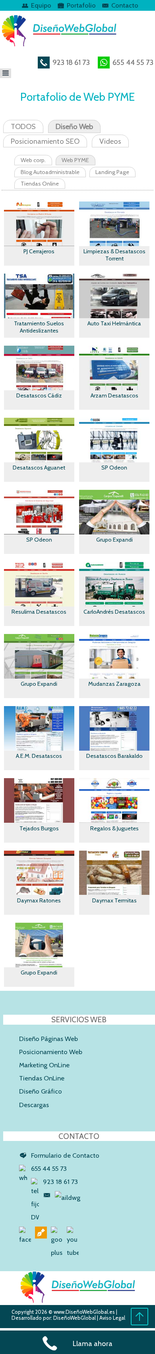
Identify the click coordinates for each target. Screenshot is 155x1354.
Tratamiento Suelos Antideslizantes (39, 327)
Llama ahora (92, 1343)
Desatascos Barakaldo (114, 755)
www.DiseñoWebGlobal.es (84, 1312)
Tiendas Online (40, 183)
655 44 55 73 (132, 62)
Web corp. (33, 160)
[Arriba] (139, 1323)
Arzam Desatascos (114, 395)
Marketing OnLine (44, 1065)
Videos (110, 141)
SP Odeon (114, 467)
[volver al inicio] (77, 1300)
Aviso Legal (112, 1318)
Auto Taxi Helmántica (114, 323)
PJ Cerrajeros (38, 251)
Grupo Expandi (114, 539)
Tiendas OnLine (41, 1078)
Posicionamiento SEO (45, 141)
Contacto (124, 5)
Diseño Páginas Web (48, 1039)
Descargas (34, 1105)
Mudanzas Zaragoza (114, 683)
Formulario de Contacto (65, 1155)
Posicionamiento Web (50, 1052)
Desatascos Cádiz (39, 395)
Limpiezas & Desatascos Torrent (114, 255)
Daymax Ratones (39, 900)
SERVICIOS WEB (79, 1019)
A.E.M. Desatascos (39, 755)
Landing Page (112, 172)
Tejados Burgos (39, 828)
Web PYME (75, 160)
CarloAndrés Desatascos (114, 611)
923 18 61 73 (70, 62)
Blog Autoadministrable (50, 172)
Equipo (41, 5)
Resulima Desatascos (39, 611)
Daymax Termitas (114, 900)
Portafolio (81, 5)
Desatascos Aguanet (39, 467)
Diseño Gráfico (40, 1091)
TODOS (23, 126)
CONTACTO (78, 1136)
